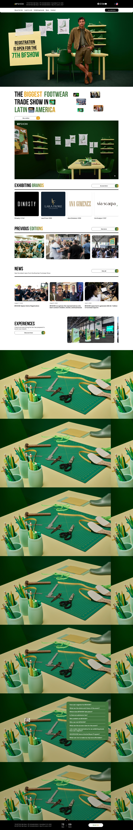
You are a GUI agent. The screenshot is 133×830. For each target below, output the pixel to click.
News (47, 10)
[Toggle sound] (115, 175)
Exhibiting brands (39, 10)
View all (104, 271)
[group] (27, 205)
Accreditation (112, 10)
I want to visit (28, 10)
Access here (104, 186)
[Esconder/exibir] (66, 820)
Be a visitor (26, 118)
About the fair (19, 10)
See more (104, 229)
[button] (117, 205)
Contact (53, 10)
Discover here (28, 333)
